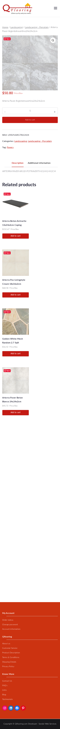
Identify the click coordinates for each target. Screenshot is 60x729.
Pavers (10, 147)
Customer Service (9, 648)
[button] (53, 40)
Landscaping (16, 27)
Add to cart (30, 120)
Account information (11, 629)
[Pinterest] (23, 708)
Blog (4, 695)
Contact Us (7, 681)
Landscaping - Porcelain (37, 27)
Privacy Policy (8, 666)
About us (6, 644)
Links (4, 690)
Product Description (11, 653)
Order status (7, 620)
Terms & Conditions (10, 657)
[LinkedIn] (10, 708)
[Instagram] (4, 708)
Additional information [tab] (39, 163)
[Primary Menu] (55, 8)
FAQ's (4, 686)
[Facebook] (17, 708)
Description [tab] (18, 163)
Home (5, 27)
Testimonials (7, 699)
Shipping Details (9, 662)
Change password (10, 625)
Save (8, 39)
